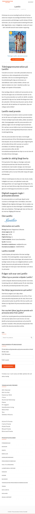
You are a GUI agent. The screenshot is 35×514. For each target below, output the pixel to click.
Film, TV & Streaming (8, 464)
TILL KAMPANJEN (17, 59)
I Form (4, 397)
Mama (4, 402)
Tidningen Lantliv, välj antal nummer (17, 56)
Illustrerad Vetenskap (8, 400)
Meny (31, 2)
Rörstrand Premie (7, 431)
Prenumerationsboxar (9, 461)
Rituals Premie (6, 429)
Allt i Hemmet (6, 390)
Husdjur (4, 471)
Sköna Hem (5, 409)
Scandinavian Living (8, 407)
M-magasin (5, 404)
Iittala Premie (6, 426)
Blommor (5, 479)
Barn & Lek (5, 453)
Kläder (4, 475)
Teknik (4, 486)
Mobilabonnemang (7, 457)
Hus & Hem (5, 493)
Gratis (4, 450)
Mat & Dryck (5, 490)
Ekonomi (4, 446)
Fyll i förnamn (6, 354)
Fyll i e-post (5, 360)
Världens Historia (7, 414)
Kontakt (25, 511)
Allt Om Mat (6, 392)
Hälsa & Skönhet (6, 497)
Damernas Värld (7, 395)
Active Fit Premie (7, 421)
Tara (3, 412)
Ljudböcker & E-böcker (8, 468)
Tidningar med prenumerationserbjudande (15, 482)
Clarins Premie (6, 424)
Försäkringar (6, 443)
